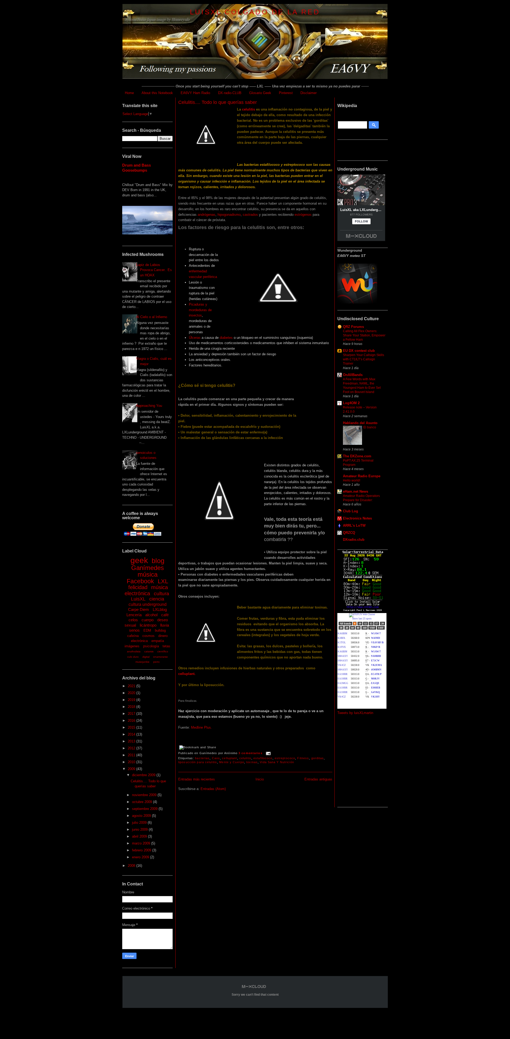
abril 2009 (140, 836)
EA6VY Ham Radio (195, 93)
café (165, 615)
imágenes (132, 646)
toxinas (252, 762)
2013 (132, 741)
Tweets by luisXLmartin (355, 713)
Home (129, 93)
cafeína (133, 636)
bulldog (160, 630)
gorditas (317, 758)
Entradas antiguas (318, 779)
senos (134, 630)
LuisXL (138, 599)
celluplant (229, 758)
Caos (216, 758)
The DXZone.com (357, 456)
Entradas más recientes (196, 779)
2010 (132, 762)
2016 (132, 721)
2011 (132, 755)
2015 (132, 727)
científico (162, 651)
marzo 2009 (141, 843)
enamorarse (160, 656)
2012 (132, 748)
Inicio (260, 779)
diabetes (226, 338)
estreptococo (285, 758)
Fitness (303, 758)
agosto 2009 (142, 816)
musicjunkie (142, 661)
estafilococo (262, 758)
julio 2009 (140, 823)
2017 (132, 714)
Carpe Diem (138, 609)
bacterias (202, 758)
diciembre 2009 (144, 775)
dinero (163, 636)
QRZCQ (349, 533)
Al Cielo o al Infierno (151, 317)
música (148, 574)
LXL (163, 581)
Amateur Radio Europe (361, 476)
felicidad (137, 587)
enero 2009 (141, 857)
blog (158, 560)
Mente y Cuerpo (231, 762)
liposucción (213, 685)
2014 (132, 734)
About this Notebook (157, 93)
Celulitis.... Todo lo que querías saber (217, 102)
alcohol (151, 615)
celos (133, 620)
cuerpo (148, 620)
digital (146, 656)
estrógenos (303, 215)
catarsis (149, 651)
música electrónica (146, 590)
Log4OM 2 (351, 403)
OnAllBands (353, 375)
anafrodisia (134, 651)
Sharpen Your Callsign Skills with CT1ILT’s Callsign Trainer (363, 359)
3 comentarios (250, 753)
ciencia (156, 599)
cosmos (148, 636)
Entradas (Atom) (213, 789)
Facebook (140, 581)
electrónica (139, 641)
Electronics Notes (357, 518)
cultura (161, 593)
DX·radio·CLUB (229, 93)
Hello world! (351, 480)
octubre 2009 (142, 802)
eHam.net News (355, 491)
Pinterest (286, 93)
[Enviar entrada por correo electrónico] (268, 753)
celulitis (248, 109)
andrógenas (206, 215)
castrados (250, 215)
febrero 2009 (142, 850)
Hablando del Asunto (360, 423)
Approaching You (149, 406)
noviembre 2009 (145, 795)
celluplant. (187, 674)
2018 (132, 707)
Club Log (350, 511)
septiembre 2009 (145, 809)
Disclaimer (308, 93)
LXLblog (160, 609)
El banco (369, 427)
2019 (132, 700)
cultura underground (148, 604)
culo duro (133, 656)
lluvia (164, 625)
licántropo (148, 625)
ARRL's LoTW (354, 525)
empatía (157, 641)
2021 (132, 686)
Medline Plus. (201, 727)
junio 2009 (140, 829)
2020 (132, 693)
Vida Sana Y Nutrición (277, 762)
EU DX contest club (359, 351)
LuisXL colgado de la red (255, 12)
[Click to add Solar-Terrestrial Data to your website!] (362, 611)
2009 (132, 769)
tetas (166, 646)
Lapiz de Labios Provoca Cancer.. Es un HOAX (154, 270)
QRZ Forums (353, 327)
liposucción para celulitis (197, 762)
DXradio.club (353, 540)
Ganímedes (147, 567)
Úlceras (195, 338)
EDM (147, 630)
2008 (132, 866)
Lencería (134, 615)
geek (139, 560)
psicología (151, 646)
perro (156, 661)
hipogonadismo (229, 215)
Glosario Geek (260, 93)
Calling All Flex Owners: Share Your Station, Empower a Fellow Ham (364, 335)
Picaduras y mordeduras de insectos (200, 310)
